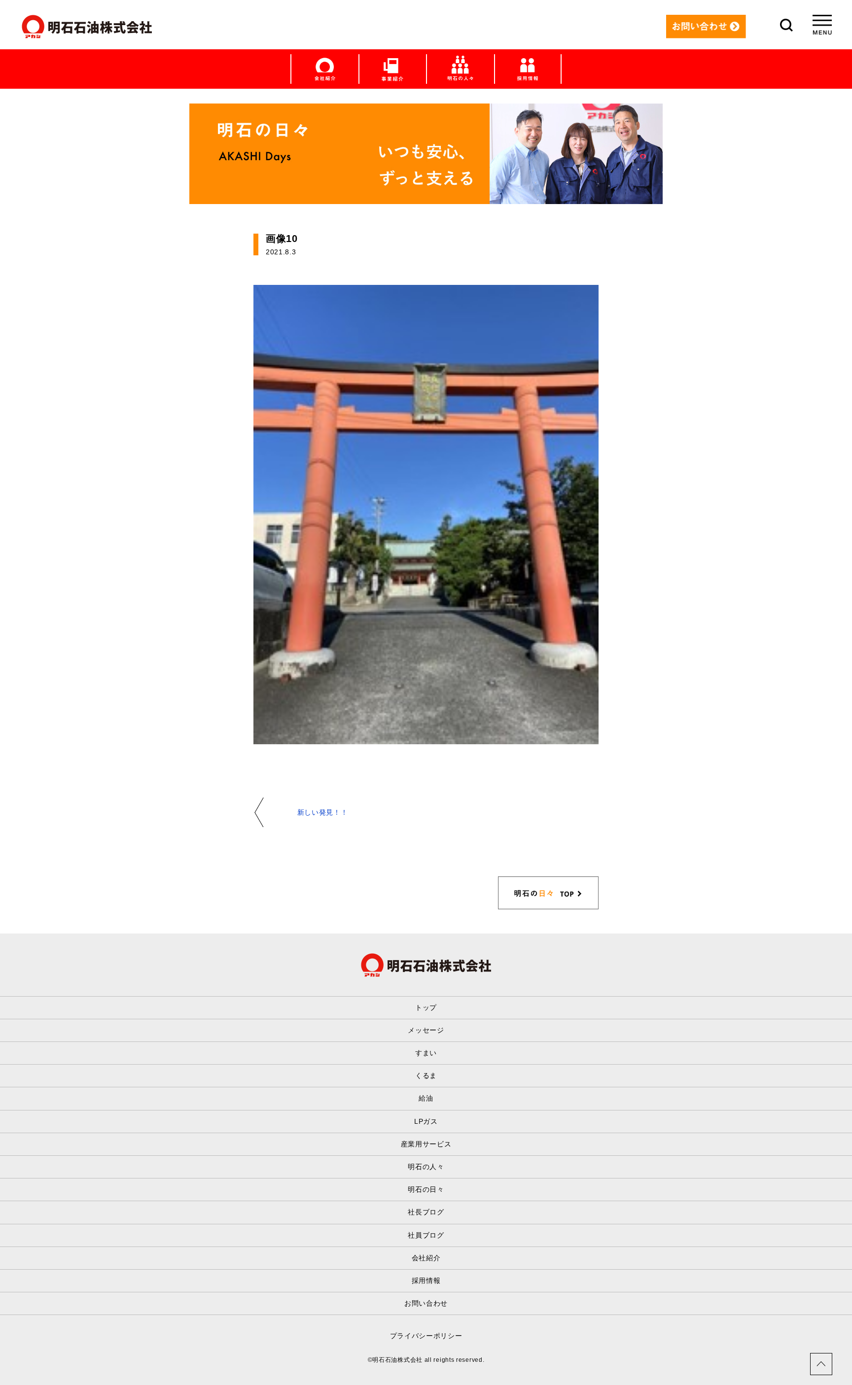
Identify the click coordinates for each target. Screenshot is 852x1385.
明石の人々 (426, 1167)
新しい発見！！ (322, 812)
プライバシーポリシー (426, 1336)
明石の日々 (426, 1189)
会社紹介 (426, 1258)
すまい (426, 1053)
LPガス (426, 1121)
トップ (426, 1007)
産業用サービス (426, 1144)
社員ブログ (426, 1235)
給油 (426, 1098)
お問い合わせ (426, 1303)
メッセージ (426, 1030)
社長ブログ (426, 1212)
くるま (426, 1075)
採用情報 (426, 1280)
